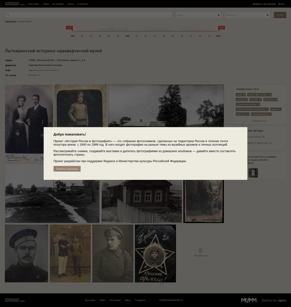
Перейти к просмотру (67, 168)
